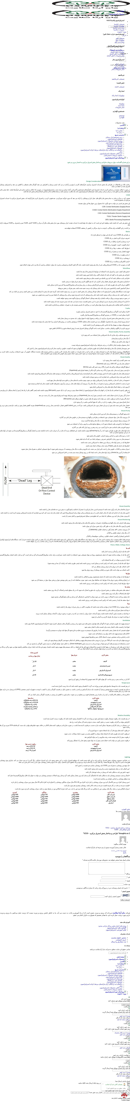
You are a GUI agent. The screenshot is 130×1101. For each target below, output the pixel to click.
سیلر (120, 152)
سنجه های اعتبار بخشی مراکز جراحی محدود (112, 926)
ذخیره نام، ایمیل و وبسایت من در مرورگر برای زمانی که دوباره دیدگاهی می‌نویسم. (102, 888)
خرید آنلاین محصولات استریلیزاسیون (111, 153)
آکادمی (122, 125)
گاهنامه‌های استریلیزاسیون (114, 143)
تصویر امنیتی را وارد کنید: (112, 896)
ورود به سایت (125, 1004)
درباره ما (119, 132)
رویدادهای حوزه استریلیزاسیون (114, 158)
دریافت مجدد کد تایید (123, 1019)
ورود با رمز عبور (125, 1016)
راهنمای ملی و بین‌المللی (114, 146)
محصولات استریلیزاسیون (116, 14)
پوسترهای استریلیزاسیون (114, 144)
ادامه (128, 1021)
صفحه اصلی (120, 11)
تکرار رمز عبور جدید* (95, 1092)
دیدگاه (127, 874)
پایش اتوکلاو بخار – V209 (122, 829)
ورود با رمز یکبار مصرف (122, 1033)
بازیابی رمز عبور (125, 1034)
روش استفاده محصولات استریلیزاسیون (110, 141)
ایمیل (128, 881)
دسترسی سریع (119, 135)
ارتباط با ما (121, 128)
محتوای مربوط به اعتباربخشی (113, 155)
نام (128, 877)
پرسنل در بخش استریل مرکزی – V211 (118, 828)
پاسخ (124, 852)
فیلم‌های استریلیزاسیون (115, 139)
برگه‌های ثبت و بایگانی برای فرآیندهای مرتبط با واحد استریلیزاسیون (101, 150)
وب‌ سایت (127, 884)
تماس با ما (119, 130)
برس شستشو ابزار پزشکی (114, 137)
